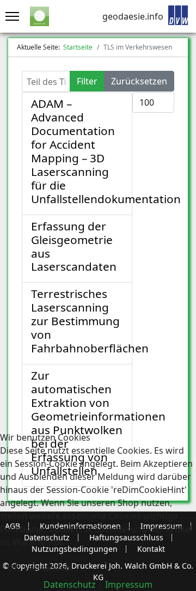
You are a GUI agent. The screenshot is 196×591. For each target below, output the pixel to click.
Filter (87, 81)
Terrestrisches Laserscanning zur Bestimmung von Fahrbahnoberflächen (90, 321)
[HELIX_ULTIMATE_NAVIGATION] (9, 16)
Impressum (128, 584)
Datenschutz (70, 584)
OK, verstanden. (40, 568)
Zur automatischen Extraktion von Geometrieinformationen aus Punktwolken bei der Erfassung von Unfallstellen (98, 423)
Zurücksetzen (139, 81)
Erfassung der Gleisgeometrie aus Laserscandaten (74, 246)
